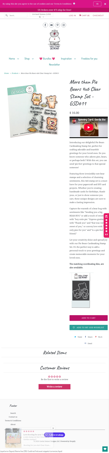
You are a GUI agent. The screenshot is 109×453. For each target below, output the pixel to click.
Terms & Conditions (13, 421)
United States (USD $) (41, 15)
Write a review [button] (54, 386)
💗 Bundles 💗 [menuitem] (47, 58)
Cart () (85, 15)
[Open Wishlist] (105, 449)
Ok (97, 4)
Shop (27, 58)
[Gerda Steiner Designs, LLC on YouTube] (51, 25)
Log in (72, 15)
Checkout (98, 15)
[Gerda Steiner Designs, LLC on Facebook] (45, 25)
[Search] (6, 15)
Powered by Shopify (68, 441)
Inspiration (67, 58)
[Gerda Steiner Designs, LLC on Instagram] (63, 25)
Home (12, 58)
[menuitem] (15, 58)
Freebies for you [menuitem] (89, 58)
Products (15, 73)
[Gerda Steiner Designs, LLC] (54, 40)
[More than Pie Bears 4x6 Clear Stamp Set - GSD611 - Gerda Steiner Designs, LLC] (34, 110)
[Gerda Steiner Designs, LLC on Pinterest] (57, 25)
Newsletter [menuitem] (54, 64)
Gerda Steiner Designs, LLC (49, 441)
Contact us (13, 417)
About (13, 424)
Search (13, 413)
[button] (106, 225)
